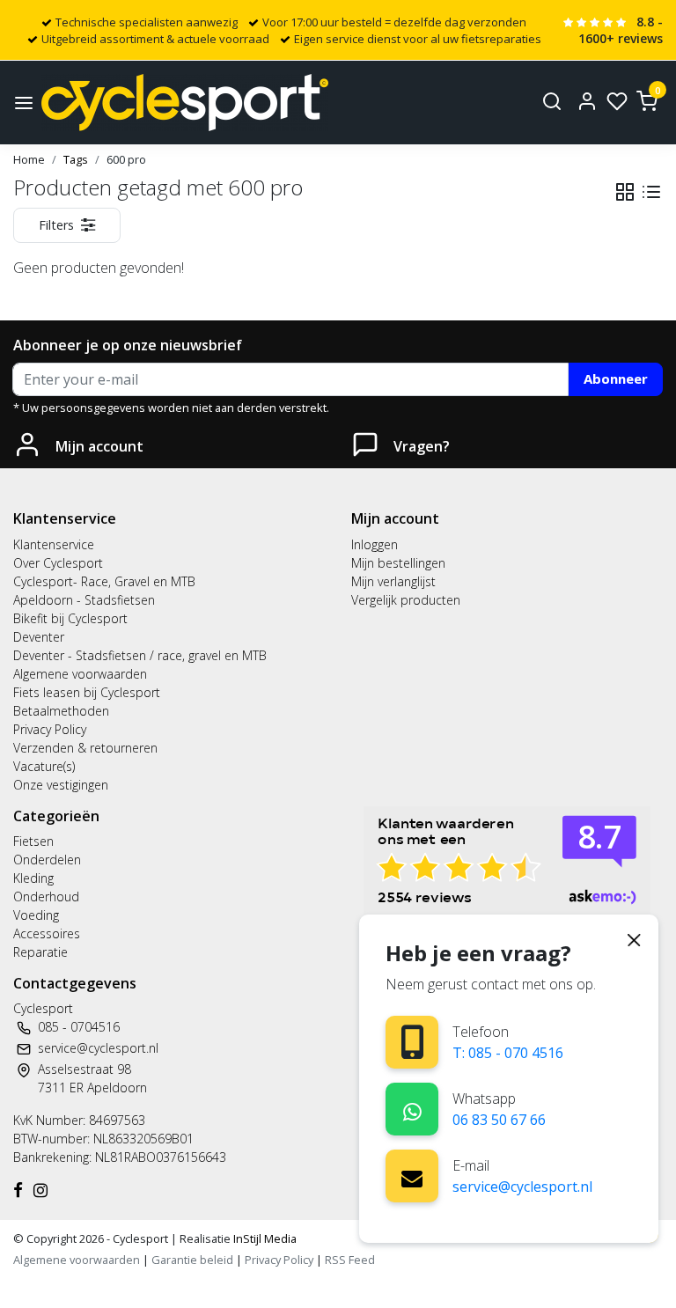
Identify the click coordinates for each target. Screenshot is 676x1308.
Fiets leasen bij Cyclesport (86, 692)
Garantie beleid (193, 1260)
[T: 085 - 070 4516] (412, 1041)
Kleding (33, 878)
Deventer (38, 636)
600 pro (126, 159)
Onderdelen (47, 859)
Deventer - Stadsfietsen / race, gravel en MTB (140, 655)
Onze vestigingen (60, 784)
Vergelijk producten (405, 600)
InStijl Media (264, 1238)
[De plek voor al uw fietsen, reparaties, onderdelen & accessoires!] (184, 102)
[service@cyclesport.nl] (412, 1176)
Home (29, 159)
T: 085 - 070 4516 (507, 1052)
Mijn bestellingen (398, 563)
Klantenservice (53, 544)
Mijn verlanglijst (393, 581)
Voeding (36, 915)
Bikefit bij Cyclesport (70, 618)
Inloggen (374, 544)
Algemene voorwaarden (80, 673)
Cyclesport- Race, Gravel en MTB (104, 581)
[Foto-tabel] (625, 191)
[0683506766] (412, 1108)
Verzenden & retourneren (85, 747)
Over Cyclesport (58, 563)
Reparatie (40, 952)
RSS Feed (350, 1260)
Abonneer (616, 378)
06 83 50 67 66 (499, 1119)
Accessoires (46, 933)
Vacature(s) (44, 766)
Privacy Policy (49, 729)
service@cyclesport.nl (522, 1186)
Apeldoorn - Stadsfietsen (84, 600)
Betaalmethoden (61, 710)
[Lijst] (651, 191)
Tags (75, 159)
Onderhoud (46, 896)
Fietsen (33, 841)
